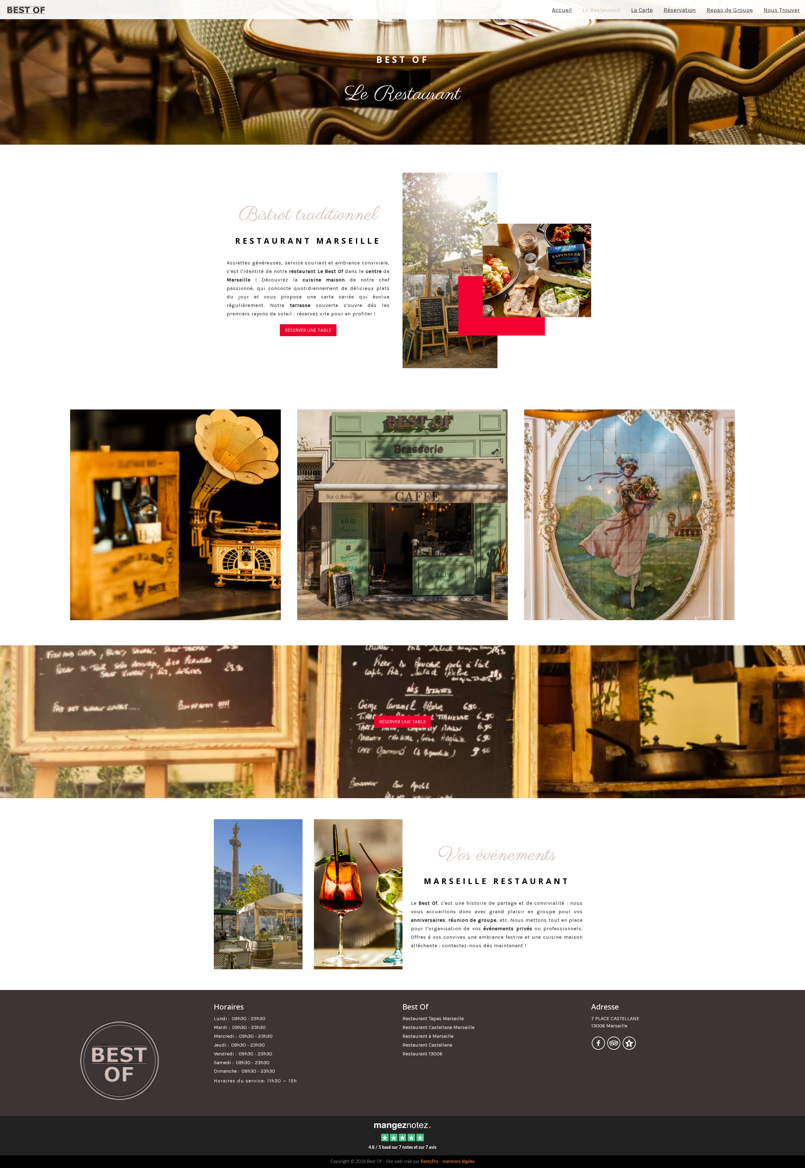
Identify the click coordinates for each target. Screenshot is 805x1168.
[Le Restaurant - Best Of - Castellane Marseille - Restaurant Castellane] (175, 514)
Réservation (679, 10)
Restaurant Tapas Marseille (433, 1018)
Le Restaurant (601, 10)
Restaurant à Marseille (427, 1036)
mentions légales (458, 1162)
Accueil (562, 10)
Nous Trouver (781, 10)
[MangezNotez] (629, 1047)
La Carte (642, 10)
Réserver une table (308, 330)
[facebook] (599, 1047)
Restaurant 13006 (422, 1054)
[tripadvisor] (614, 1047)
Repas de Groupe (730, 10)
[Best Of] (402, 1125)
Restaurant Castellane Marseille (438, 1027)
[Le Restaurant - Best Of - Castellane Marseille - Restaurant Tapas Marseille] (496, 270)
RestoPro (429, 1162)
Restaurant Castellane (427, 1045)
